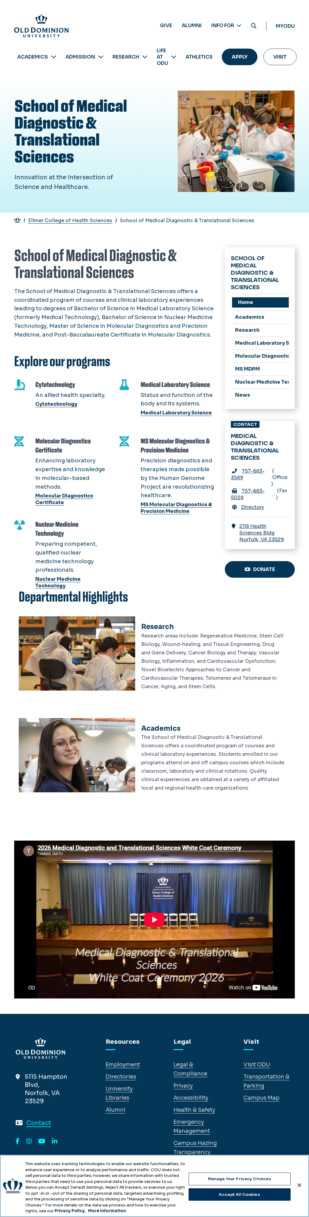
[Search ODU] (253, 26)
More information (107, 1210)
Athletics (199, 57)
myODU (285, 26)
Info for (223, 25)
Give (166, 25)
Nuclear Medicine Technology (262, 382)
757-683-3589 (248, 474)
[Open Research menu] (145, 57)
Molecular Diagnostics (262, 356)
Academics (32, 57)
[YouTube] (41, 1141)
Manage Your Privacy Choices (239, 1178)
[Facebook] (18, 1141)
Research (126, 57)
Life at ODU (162, 56)
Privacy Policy (70, 1210)
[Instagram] (29, 1141)
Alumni (192, 25)
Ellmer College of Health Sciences (70, 220)
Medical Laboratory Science (262, 343)
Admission (80, 57)
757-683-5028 (248, 494)
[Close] (299, 1185)
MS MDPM (247, 369)
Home (245, 302)
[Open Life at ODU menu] (174, 57)
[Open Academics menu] (53, 57)
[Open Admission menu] (101, 57)
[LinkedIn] (54, 1141)
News (242, 395)
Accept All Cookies (239, 1194)
